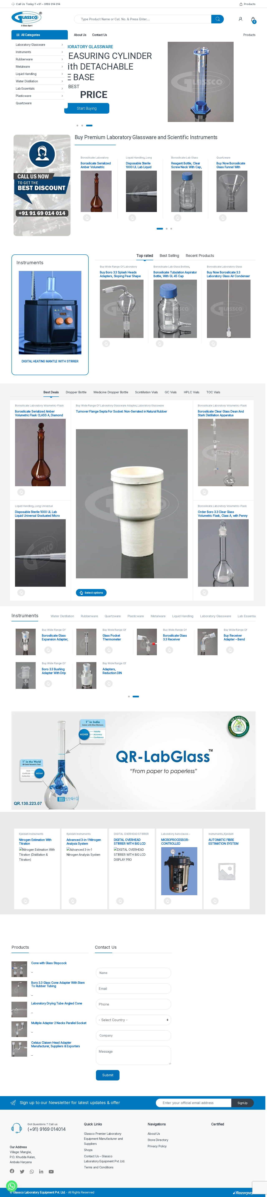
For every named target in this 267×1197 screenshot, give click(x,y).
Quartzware (24, 103)
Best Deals (51, 392)
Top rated (144, 255)
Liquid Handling (26, 74)
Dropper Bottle (76, 392)
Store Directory (158, 1140)
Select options (86, 217)
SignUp (243, 1103)
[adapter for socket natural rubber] (132, 503)
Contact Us (99, 35)
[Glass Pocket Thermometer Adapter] (87, 642)
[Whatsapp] (11, 1186)
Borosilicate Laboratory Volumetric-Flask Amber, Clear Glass (39, 407)
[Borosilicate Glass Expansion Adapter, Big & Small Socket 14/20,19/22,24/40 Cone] (27, 642)
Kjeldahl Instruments (31, 833)
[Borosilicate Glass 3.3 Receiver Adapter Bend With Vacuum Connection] (148, 642)
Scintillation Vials (146, 392)
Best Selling (169, 255)
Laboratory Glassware (30, 44)
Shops (88, 1150)
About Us (80, 35)
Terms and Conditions (98, 1167)
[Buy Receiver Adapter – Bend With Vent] (209, 642)
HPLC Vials (192, 392)
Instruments (23, 52)
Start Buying (87, 108)
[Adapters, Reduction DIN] (87, 675)
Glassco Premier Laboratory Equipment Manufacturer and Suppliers (103, 1138)
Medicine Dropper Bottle (110, 392)
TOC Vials (213, 392)
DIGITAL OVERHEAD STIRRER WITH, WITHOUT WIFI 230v (131, 835)
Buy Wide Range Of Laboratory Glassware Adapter (118, 268)
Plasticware (23, 96)
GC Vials (171, 392)
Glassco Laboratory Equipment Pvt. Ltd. (39, 1192)
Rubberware (24, 59)
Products (250, 4)
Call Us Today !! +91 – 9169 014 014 (38, 4)
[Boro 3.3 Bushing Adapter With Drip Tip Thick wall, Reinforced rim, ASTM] (27, 675)
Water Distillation (27, 81)
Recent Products (200, 255)
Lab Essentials (25, 88)
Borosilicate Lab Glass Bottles (171, 266)
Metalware (23, 66)
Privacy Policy (157, 1146)
